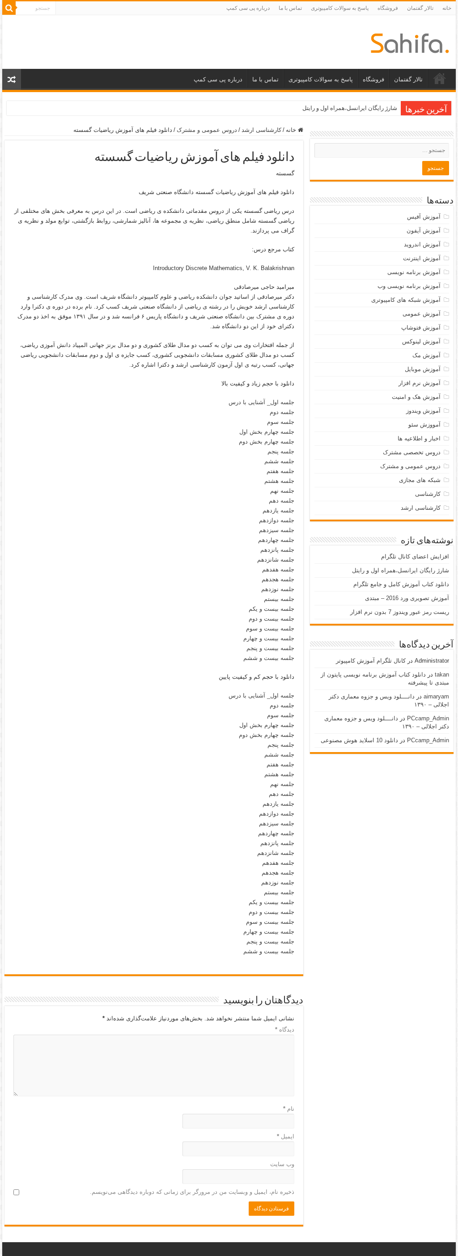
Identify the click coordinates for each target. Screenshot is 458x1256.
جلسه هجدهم (278, 579)
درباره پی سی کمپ (248, 8)
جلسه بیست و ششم (268, 658)
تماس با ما (290, 8)
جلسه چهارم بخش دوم (266, 441)
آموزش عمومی (422, 313)
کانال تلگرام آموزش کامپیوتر (371, 660)
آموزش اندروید (422, 244)
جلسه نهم (282, 490)
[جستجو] (9, 8)
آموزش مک (426, 355)
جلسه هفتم (280, 471)
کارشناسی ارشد (261, 130)
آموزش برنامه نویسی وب (409, 286)
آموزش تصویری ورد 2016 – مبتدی (407, 598)
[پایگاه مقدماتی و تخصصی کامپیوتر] (410, 41)
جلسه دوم (282, 412)
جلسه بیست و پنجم (270, 648)
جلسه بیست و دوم (271, 618)
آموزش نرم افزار (420, 383)
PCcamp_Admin (428, 718)
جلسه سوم (280, 422)
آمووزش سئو (424, 424)
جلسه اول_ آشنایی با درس (261, 402)
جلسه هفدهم (278, 569)
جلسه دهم (281, 500)
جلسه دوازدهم (276, 520)
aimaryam (436, 696)
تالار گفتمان (420, 8)
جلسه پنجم (280, 451)
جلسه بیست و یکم (271, 608)
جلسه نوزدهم (277, 589)
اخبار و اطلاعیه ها (419, 438)
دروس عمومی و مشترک (207, 130)
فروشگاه (387, 8)
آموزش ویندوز (423, 410)
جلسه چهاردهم (276, 540)
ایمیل (285, 1136)
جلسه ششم (279, 461)
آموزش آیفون (424, 230)
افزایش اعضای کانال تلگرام (415, 556)
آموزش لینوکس (421, 341)
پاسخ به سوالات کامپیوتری (340, 8)
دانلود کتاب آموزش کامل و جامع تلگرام (401, 584)
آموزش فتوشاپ (421, 327)
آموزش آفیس (424, 216)
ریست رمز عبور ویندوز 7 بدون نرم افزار (399, 612)
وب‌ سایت (282, 1164)
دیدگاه (284, 1029)
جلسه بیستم (279, 599)
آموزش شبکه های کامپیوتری (406, 299)
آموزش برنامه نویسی (414, 272)
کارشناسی (428, 494)
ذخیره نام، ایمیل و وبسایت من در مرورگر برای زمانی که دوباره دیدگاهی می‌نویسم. (192, 1191)
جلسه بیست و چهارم (268, 638)
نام (288, 1108)
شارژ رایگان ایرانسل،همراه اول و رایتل (349, 108)
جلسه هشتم (279, 481)
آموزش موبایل (423, 369)
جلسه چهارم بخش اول (266, 431)
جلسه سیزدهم (276, 530)
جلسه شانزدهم (275, 559)
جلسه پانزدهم (277, 549)
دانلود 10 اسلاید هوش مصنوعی (359, 740)
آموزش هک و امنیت (416, 396)
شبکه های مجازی (420, 480)
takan (442, 674)
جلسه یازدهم (278, 510)
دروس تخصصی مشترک (412, 452)
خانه (446, 8)
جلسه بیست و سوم (270, 628)
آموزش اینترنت (422, 258)
